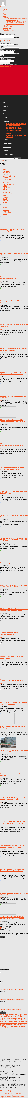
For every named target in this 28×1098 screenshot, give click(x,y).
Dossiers (6, 174)
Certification (6, 17)
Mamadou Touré (14, 1023)
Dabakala (8, 1018)
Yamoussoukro (16, 1026)
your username (17, 36)
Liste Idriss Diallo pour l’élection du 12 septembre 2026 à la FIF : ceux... (13, 492)
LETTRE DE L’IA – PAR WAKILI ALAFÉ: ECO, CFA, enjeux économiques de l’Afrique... (14, 751)
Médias (5, 191)
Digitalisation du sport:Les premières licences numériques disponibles (12, 230)
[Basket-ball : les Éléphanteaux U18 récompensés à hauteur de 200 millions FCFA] (8, 345)
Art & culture (7, 168)
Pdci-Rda (2, 1024)
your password (17, 37)
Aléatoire (5, 214)
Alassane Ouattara (17, 1014)
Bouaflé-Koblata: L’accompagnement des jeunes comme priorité (12, 999)
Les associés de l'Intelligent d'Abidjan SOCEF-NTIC (10, 1093)
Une (4, 208)
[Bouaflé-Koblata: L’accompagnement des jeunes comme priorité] (3, 996)
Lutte (21, 1021)
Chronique (6, 171)
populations (7, 1024)
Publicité (6, 197)
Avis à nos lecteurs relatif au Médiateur (15, 24)
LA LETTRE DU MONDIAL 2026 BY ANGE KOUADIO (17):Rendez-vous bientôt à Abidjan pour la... (12, 822)
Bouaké (5, 1016)
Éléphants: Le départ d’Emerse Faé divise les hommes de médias (12, 657)
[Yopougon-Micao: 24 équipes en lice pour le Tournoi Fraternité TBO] (8, 321)
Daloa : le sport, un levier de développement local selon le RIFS (13, 397)
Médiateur (5, 29)
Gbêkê (1, 1020)
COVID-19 (15, 1016)
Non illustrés (7, 194)
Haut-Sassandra (19, 1020)
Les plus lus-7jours (7, 211)
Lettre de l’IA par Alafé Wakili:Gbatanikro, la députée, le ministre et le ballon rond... (12, 846)
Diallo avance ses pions (6, 563)
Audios (5, 169)
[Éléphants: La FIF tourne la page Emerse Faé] (8, 677)
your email (16, 44)
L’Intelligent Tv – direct (8, 30)
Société (4, 13)
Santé (5, 199)
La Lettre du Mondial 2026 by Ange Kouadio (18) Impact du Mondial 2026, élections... (13, 798)
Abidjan (2, 1014)
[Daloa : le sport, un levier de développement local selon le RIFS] (8, 393)
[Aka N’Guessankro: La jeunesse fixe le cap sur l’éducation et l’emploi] (3, 986)
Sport (4, 14)
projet (12, 1024)
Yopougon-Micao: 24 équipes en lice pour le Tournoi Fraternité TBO (14, 325)
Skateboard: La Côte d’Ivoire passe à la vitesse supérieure (12, 774)
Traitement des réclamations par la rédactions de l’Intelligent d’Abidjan (16, 19)
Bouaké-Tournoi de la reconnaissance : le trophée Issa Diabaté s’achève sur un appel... (13, 586)
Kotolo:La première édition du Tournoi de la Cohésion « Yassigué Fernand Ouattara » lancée (12, 420)
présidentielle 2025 (20, 1024)
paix (24, 1023)
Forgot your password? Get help (7, 57)
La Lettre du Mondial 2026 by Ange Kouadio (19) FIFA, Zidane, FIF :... (13, 727)
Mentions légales (7, 28)
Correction (5, 25)
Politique (5, 10)
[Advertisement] (14, 80)
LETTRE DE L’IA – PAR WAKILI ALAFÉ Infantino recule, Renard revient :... (14, 516)
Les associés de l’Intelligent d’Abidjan (15, 22)
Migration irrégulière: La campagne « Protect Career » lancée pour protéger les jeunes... (12, 870)
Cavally (12, 1016)
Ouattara (20, 1023)
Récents (5, 207)
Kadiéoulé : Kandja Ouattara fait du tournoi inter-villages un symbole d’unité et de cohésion (13, 373)
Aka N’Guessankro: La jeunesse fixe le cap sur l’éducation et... (11, 989)
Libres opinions (8, 187)
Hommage (25, 1020)
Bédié (9, 1016)
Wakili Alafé (9, 1026)
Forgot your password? (5, 40)
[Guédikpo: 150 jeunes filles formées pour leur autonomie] (3, 1007)
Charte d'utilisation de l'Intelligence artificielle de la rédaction (12, 1095)
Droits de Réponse (7, 26)
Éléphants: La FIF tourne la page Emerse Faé (11, 680)
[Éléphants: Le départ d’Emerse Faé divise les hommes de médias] (8, 653)
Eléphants (16, 1018)
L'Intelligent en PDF (9, 184)
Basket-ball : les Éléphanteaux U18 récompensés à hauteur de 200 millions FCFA (13, 349)
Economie (5, 12)
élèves (5, 1027)
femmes (24, 1018)
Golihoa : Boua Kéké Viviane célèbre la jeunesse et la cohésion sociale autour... (14, 254)
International (8, 181)
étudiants (9, 1027)
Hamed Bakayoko (12, 1019)
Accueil (5, 9)
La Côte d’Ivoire (16, 1021)
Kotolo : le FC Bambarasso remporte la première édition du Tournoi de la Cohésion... (13, 277)
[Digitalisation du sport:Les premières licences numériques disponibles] (8, 226)
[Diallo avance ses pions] (8, 560)
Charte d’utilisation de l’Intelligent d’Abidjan (16, 21)
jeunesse (10, 1021)
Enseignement (7, 179)
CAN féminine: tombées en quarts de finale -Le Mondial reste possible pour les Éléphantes (12, 444)
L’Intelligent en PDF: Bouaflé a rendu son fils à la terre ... (11, 979)
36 (3, 928)
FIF (26, 1018)
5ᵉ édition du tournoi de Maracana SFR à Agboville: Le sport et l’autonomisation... (13, 703)
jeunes (5, 1021)
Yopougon (23, 1026)
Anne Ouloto (24, 1014)
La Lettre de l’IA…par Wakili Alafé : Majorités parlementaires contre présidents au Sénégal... (12, 917)
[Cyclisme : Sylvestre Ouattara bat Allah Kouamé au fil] (8, 298)
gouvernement (5, 1019)
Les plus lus (6, 210)
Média (5, 189)
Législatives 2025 (6, 1023)
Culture (4, 16)
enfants (20, 1018)
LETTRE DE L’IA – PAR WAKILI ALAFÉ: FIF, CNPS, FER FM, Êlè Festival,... (13, 540)
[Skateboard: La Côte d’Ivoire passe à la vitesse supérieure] (8, 771)
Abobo (5, 1014)
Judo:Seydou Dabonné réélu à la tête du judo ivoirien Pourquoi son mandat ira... (12, 468)
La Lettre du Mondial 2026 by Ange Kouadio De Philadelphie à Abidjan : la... (12, 633)
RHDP (2, 1026)
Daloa (12, 1018)
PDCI (26, 1023)
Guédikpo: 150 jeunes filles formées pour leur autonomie (10, 1009)
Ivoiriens (1, 1021)
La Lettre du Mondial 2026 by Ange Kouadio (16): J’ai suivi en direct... (14, 894)
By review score (7, 212)
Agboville (9, 1014)
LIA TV (5, 186)
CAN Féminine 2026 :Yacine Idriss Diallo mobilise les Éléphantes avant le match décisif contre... (14, 609)
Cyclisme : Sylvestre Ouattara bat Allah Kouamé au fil (13, 301)
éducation (2, 1027)
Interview (6, 182)
